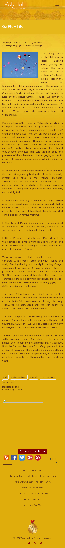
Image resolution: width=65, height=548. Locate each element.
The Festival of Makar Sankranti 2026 (32, 493)
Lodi (5, 377)
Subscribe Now (33, 451)
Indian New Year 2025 (32, 505)
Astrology (7, 45)
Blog (15, 45)
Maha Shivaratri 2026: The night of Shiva (32, 482)
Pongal (33, 377)
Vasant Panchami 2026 (32, 488)
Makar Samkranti (18, 377)
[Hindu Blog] (32, 527)
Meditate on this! (10, 387)
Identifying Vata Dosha (33, 499)
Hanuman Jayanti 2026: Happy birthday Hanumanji (32, 476)
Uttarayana (8, 382)
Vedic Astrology (34, 45)
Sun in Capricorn (48, 377)
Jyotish (21, 45)
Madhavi (38, 43)
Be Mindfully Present (12, 389)
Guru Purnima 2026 (32, 470)
